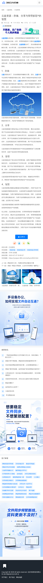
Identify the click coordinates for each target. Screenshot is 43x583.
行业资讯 (17, 10)
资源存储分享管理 (32, 250)
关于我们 (4, 577)
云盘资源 (4, 38)
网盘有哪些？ (9, 383)
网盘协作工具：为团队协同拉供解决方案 (21, 263)
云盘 (3, 74)
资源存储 (12, 250)
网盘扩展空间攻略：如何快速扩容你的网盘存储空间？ (22, 369)
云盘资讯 (9, 10)
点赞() (22, 237)
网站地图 (19, 577)
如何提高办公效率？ (12, 387)
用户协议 (12, 577)
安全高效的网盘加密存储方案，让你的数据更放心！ (22, 365)
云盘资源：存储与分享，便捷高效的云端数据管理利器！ (11, 285)
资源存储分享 (21, 250)
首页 (3, 10)
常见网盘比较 (10, 395)
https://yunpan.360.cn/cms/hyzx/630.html (23, 258)
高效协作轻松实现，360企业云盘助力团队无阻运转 (22, 379)
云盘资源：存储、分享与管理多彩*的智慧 (31, 285)
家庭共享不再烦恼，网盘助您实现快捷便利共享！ (21, 361)
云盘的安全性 (9, 391)
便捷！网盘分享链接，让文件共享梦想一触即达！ (24, 266)
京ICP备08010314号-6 (11, 574)
